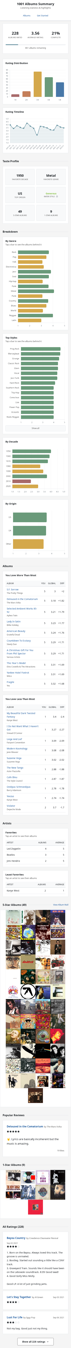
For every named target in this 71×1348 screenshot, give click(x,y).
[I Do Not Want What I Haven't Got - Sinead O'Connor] (57, 1192)
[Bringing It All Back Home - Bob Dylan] (43, 1080)
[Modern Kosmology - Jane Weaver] (43, 1192)
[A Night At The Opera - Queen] (13, 991)
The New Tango (15, 767)
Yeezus (10, 796)
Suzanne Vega (14, 758)
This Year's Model (16, 663)
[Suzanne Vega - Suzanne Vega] (13, 1177)
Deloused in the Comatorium (22, 599)
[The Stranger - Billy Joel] (13, 1051)
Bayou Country (16, 1238)
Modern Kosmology (17, 748)
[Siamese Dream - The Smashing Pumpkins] (43, 961)
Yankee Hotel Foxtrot (18, 672)
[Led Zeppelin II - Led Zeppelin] (13, 1021)
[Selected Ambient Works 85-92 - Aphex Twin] (28, 991)
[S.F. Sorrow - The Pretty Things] (43, 947)
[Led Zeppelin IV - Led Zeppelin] (57, 976)
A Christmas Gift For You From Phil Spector (20, 652)
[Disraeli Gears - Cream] (43, 1021)
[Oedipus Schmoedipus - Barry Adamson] (57, 1177)
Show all (35, 428)
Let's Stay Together (19, 1297)
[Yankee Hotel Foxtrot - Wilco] (28, 1080)
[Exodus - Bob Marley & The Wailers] (28, 961)
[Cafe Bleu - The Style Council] (28, 1192)
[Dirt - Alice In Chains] (43, 1065)
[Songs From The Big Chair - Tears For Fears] (57, 1051)
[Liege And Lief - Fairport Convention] (43, 1177)
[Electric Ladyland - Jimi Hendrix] (57, 1036)
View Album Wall (60, 904)
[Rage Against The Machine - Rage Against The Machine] (57, 1006)
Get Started (42, 15)
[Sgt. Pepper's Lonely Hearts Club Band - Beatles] (43, 1006)
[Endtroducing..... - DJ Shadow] (57, 1021)
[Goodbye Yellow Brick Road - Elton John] (43, 976)
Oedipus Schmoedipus (19, 786)
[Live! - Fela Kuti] (43, 932)
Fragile (10, 682)
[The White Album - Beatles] (13, 976)
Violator (11, 805)
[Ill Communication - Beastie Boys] (13, 947)
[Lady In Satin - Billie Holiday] (43, 991)
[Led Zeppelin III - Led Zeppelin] (13, 1065)
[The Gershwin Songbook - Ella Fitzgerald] (13, 961)
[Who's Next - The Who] (28, 1006)
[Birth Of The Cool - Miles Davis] (28, 947)
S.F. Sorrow (12, 589)
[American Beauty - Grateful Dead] (43, 1036)
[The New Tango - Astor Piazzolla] (13, 1192)
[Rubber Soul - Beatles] (28, 976)
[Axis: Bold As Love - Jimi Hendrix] (28, 1021)
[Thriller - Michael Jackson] (57, 1065)
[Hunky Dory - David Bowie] (13, 1036)
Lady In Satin (13, 621)
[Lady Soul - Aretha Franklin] (57, 917)
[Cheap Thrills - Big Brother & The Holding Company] (13, 932)
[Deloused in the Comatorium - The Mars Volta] (43, 917)
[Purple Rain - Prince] (57, 1080)
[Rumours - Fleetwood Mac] (13, 1080)
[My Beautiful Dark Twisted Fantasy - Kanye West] (35, 1207)
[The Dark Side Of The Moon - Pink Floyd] (43, 1051)
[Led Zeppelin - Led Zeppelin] (28, 1051)
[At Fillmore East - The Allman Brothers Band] (28, 1065)
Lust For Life (14, 1317)
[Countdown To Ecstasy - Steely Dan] (13, 917)
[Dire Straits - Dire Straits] (57, 991)
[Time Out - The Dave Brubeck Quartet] (57, 932)
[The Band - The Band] (35, 1095)
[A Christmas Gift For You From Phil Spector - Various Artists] (57, 961)
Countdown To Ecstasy (19, 640)
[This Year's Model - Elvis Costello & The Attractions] (57, 947)
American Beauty (16, 631)
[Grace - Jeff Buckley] (13, 1006)
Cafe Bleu (12, 777)
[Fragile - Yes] (28, 932)
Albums (26, 15)
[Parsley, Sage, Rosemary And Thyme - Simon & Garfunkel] (28, 1036)
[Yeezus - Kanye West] (28, 1177)
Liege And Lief (14, 739)
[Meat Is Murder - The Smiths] (28, 917)
